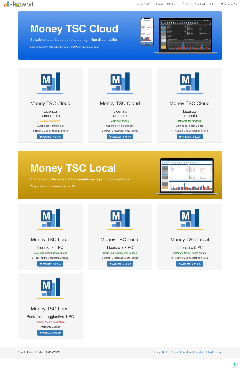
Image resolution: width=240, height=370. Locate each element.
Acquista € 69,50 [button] (51, 263)
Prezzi (185, 4)
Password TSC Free (166, 4)
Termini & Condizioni (181, 352)
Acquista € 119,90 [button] (191, 263)
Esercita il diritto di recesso (208, 352)
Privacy (156, 352)
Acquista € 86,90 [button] (190, 136)
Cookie (165, 352)
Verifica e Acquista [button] (51, 332)
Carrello (230, 4)
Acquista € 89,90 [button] (121, 263)
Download (199, 4)
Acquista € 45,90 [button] (121, 136)
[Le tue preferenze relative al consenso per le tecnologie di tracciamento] (234, 364)
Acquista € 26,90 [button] (51, 136)
